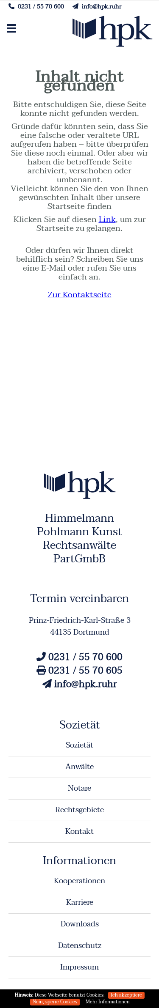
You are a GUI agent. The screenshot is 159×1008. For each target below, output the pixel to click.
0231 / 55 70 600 (39, 6)
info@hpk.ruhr (100, 6)
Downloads (80, 924)
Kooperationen (79, 880)
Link (107, 219)
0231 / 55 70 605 (84, 671)
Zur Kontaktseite (80, 294)
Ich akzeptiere (126, 995)
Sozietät (79, 745)
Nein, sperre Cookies (55, 1002)
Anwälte (79, 766)
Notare (79, 788)
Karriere (79, 902)
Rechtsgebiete (79, 809)
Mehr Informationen (108, 1002)
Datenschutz (79, 945)
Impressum (79, 967)
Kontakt (79, 831)
